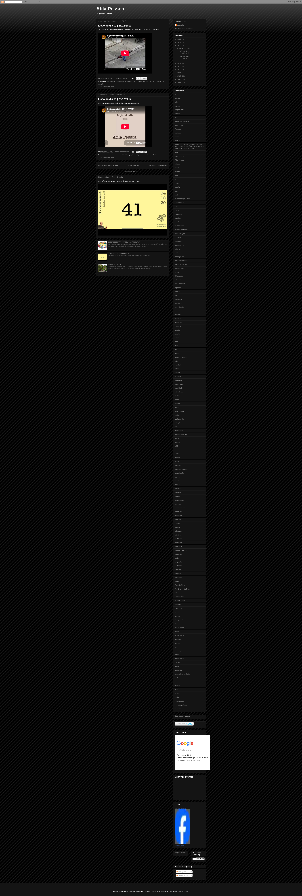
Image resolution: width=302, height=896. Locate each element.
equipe (177, 291)
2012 (179, 70)
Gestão (177, 372)
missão (177, 438)
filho (176, 346)
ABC (176, 94)
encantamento (180, 284)
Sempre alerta (180, 620)
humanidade (179, 384)
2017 (179, 45)
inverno (177, 396)
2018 (179, 42)
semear (177, 616)
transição (178, 670)
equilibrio (178, 288)
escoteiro (178, 299)
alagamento (111, 81)
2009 (179, 79)
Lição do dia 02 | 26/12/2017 (114, 25)
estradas (178, 318)
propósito (178, 562)
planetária (178, 512)
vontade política (181, 705)
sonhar (177, 643)
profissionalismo (145, 155)
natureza (178, 465)
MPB (176, 446)
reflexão (154, 155)
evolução (178, 322)
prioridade (178, 535)
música (177, 458)
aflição (177, 98)
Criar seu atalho (179, 845)
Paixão (177, 481)
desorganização (181, 264)
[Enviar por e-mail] (137, 78)
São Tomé (178, 608)
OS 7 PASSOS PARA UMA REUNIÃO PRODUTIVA (124, 242)
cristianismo (179, 253)
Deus (177, 272)
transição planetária (182, 674)
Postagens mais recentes (108, 165)
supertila (180, 25)
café (176, 195)
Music (177, 454)
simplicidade (179, 635)
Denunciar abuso (182, 716)
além (176, 117)
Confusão (178, 237)
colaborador (179, 226)
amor (177, 137)
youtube (178, 709)
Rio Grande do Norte (182, 589)
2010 (179, 76)
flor (176, 349)
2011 (179, 73)
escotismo (178, 303)
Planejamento (180, 508)
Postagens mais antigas (157, 165)
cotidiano (146, 81)
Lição (127, 155)
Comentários (183, 875)
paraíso (177, 488)
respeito (178, 573)
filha (176, 342)
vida (176, 689)
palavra (177, 485)
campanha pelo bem (182, 199)
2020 (179, 39)
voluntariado (179, 701)
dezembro (183, 48)
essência (178, 315)
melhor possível (181, 434)
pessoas (178, 504)
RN (176, 593)
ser (176, 624)
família (177, 334)
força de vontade (181, 357)
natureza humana (181, 469)
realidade (178, 566)
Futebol (177, 365)
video (177, 693)
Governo (178, 376)
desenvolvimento (181, 260)
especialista (121, 155)
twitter (177, 678)
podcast (178, 519)
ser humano (161, 81)
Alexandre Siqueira (182, 121)
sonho (177, 647)
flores (177, 353)
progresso (178, 554)
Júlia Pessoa (179, 411)
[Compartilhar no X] (141, 78)
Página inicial (133, 165)
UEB (176, 682)
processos (178, 546)
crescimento (179, 245)
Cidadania (178, 214)
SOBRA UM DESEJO (114, 264)
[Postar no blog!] (139, 78)
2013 (179, 66)
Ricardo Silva (180, 585)
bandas (177, 168)
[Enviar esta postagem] (132, 78)
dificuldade (179, 276)
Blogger (186, 891)
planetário (178, 516)
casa (176, 206)
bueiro (135, 81)
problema (153, 81)
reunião (177, 581)
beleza (177, 172)
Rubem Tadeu (180, 600)
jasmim (177, 403)
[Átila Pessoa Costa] (182, 844)
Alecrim (177, 114)
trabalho (178, 666)
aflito (176, 102)
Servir (177, 631)
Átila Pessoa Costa (180, 808)
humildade (179, 388)
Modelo (177, 442)
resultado (178, 577)
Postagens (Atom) (135, 171)
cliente (177, 222)
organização (179, 473)
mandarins (179, 430)
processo (178, 542)
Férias (177, 338)
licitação (178, 423)
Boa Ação (128, 81)
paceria (177, 477)
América (178, 129)
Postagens (182, 872)
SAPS (177, 612)
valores (177, 686)
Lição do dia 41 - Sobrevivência (110, 177)
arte (176, 152)
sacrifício (178, 604)
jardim (177, 400)
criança (177, 249)
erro (176, 295)
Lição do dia (134, 155)
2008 (179, 82)
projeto (177, 558)
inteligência (179, 392)
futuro (177, 369)
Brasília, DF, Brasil (109, 86)
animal (177, 141)
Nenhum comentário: (122, 78)
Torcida (177, 662)
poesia (177, 527)
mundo (177, 450)
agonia (177, 106)
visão (177, 697)
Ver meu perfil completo (184, 28)
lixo (176, 427)
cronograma (179, 257)
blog (176, 179)
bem (176, 175)
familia (177, 330)
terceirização (179, 658)
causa (140, 81)
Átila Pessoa (179, 160)
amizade (178, 133)
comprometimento (181, 230)
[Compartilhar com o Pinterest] (146, 78)
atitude (177, 164)
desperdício (179, 268)
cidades (178, 218)
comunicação (180, 233)
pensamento (179, 500)
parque (177, 496)
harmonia (178, 380)
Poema (177, 523)
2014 (179, 63)
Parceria (178, 492)
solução (101, 84)
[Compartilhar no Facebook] (144, 78)
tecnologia (178, 651)
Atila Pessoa (110, 8)
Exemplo (178, 326)
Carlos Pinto (179, 202)
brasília (177, 187)
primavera (178, 531)
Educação (178, 280)
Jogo (176, 407)
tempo (177, 655)
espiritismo (179, 311)
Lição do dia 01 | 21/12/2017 (114, 99)
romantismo (179, 597)
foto (176, 361)
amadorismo (111, 155)
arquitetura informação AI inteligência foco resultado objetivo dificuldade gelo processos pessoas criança (189, 146)
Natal (177, 461)
